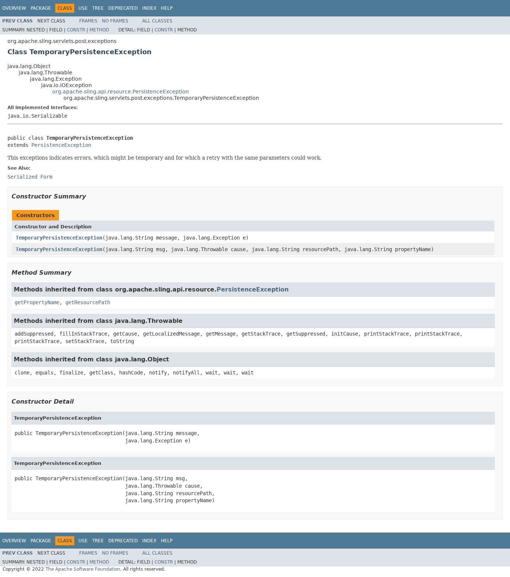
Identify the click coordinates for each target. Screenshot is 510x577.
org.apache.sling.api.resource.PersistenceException (120, 92)
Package (41, 8)
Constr (76, 30)
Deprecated (123, 8)
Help (166, 8)
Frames (88, 21)
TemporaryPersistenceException (59, 238)
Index (149, 8)
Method (99, 30)
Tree (98, 8)
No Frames (115, 21)
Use (83, 8)
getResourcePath (87, 302)
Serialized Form (29, 177)
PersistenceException (61, 145)
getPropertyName (37, 302)
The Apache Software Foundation (83, 569)
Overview (14, 8)
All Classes (157, 21)
